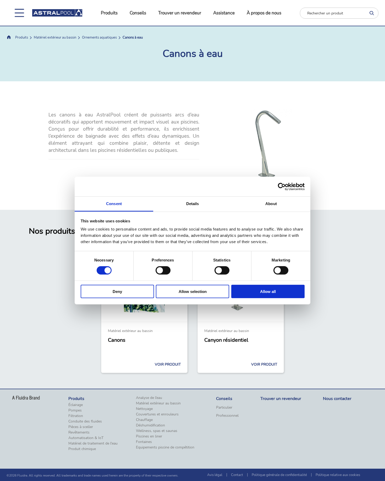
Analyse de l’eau (149, 398)
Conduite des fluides (85, 421)
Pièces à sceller (80, 427)
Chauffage (144, 420)
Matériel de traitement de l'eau (93, 443)
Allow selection (193, 291)
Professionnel (227, 416)
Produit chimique (82, 449)
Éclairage (75, 405)
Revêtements (79, 432)
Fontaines (144, 442)
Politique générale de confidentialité (279, 475)
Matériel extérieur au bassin (55, 37)
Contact (237, 475)
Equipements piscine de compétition (165, 447)
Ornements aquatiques (99, 37)
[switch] (163, 270)
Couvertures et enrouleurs (157, 414)
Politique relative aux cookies (338, 475)
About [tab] (271, 203)
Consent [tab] (114, 203)
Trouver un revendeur (179, 13)
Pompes (75, 410)
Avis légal (214, 475)
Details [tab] (192, 203)
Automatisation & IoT (85, 438)
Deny (117, 291)
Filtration (75, 416)
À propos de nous (264, 13)
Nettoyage (144, 409)
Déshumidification (150, 425)
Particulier (224, 407)
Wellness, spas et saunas (156, 431)
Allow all (268, 291)
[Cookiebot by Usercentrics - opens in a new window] (282, 186)
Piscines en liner (149, 436)
